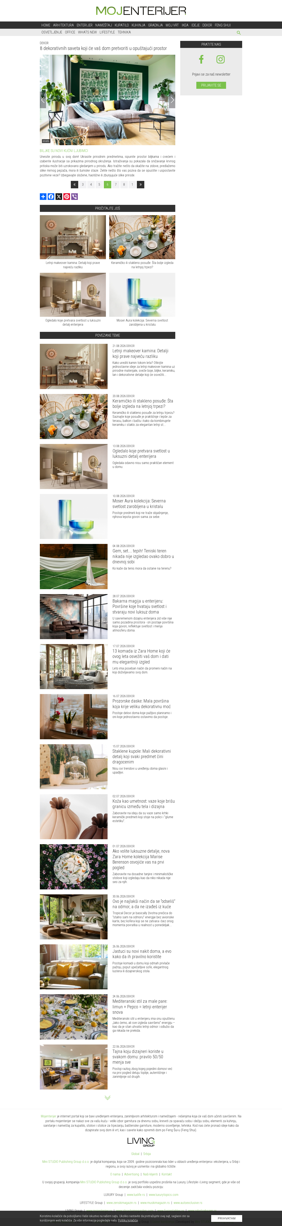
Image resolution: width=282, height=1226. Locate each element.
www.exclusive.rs (188, 1203)
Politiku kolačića (128, 1220)
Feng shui (223, 25)
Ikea (185, 25)
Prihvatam (227, 1218)
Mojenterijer (48, 1116)
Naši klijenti (150, 1174)
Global (135, 1154)
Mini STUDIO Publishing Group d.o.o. (66, 1162)
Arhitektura (63, 25)
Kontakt (167, 1174)
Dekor (207, 25)
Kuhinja (138, 25)
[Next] (172, 100)
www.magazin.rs (121, 1203)
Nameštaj (103, 25)
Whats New (87, 32)
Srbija (147, 1154)
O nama (115, 1174)
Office (70, 32)
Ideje (195, 25)
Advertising (131, 1174)
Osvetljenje (51, 32)
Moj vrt (172, 25)
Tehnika (124, 32)
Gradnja (155, 25)
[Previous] (43, 100)
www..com (163, 1195)
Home (45, 25)
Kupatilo (122, 25)
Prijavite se (211, 85)
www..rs (136, 1195)
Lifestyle (107, 32)
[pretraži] (239, 33)
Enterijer (84, 25)
